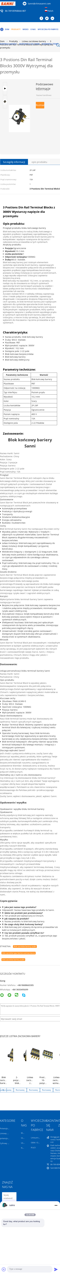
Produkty (16, 29)
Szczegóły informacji (14, 162)
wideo (25, 29)
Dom (7, 29)
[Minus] (56, 1205)
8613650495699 (20, 989)
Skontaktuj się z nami (29, 44)
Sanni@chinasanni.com (39, 3)
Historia (24, 1138)
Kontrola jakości (8, 44)
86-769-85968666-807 (15, 11)
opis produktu (39, 162)
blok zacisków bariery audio (13, 959)
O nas (33, 29)
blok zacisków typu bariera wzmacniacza (18, 953)
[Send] (56, 1269)
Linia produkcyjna (38, 1137)
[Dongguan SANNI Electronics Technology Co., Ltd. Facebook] (42, 18)
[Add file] (4, 1269)
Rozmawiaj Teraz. (50, 44)
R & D (33, 1147)
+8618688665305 (25, 985)
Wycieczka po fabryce (48, 29)
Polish (50, 10)
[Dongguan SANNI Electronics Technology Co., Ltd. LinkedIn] (53, 18)
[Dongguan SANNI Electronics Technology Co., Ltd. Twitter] (48, 18)
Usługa (24, 1143)
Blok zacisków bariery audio (25, 946)
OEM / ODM (36, 1142)
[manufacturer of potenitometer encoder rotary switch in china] (19, 95)
